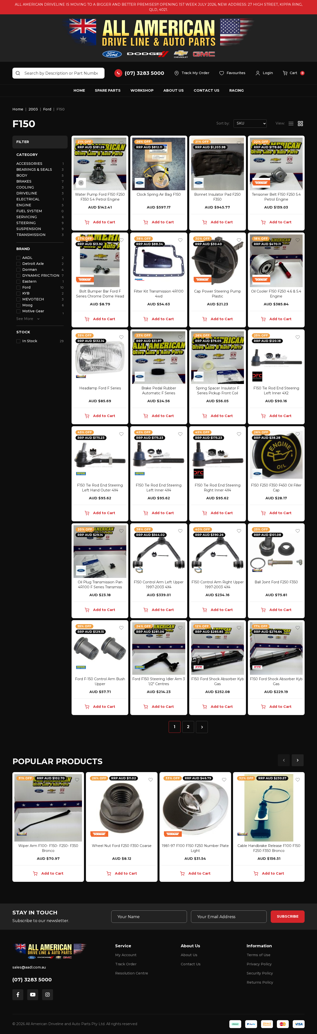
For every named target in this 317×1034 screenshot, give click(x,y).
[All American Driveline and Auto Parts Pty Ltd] (158, 38)
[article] (48, 828)
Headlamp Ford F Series (100, 388)
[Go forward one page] (202, 727)
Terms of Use (258, 955)
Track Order (125, 964)
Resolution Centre (131, 973)
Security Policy (260, 973)
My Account (125, 955)
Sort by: (223, 123)
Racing (236, 90)
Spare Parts (108, 90)
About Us (173, 90)
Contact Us (206, 90)
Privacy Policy (259, 964)
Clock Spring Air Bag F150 (159, 194)
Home (79, 90)
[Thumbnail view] (300, 123)
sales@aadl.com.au (29, 967)
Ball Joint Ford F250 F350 (276, 582)
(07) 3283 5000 (32, 980)
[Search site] (17, 73)
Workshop (142, 90)
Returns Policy (260, 982)
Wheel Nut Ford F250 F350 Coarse (122, 846)
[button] (264, 73)
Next (298, 760)
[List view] (291, 123)
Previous (284, 760)
